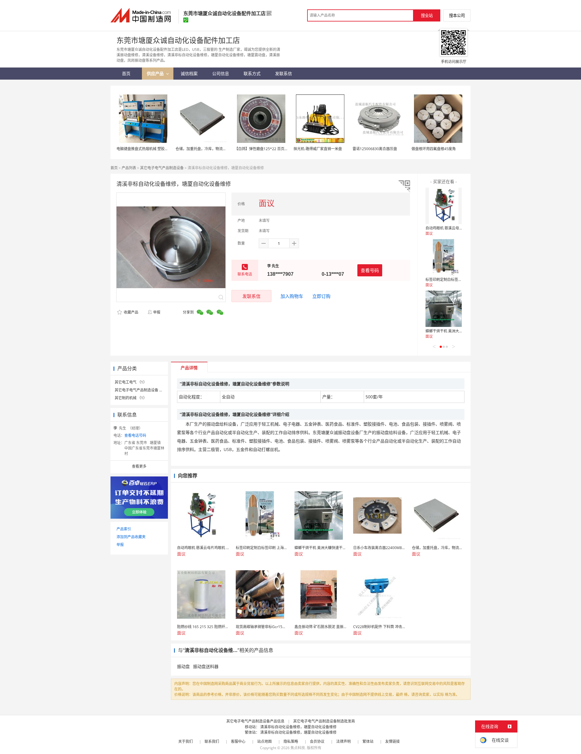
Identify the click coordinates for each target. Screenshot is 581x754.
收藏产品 (130, 312)
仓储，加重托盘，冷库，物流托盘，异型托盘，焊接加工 (221, 148)
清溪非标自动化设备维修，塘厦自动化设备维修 (298, 726)
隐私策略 (291, 741)
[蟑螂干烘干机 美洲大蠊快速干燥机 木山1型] (443, 309)
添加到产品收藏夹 (131, 536)
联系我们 (212, 741)
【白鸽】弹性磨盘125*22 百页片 (261, 148)
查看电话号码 (135, 435)
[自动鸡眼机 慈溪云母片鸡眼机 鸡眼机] (443, 206)
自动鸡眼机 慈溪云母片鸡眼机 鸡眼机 (455, 228)
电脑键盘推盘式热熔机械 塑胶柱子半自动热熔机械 (157, 148)
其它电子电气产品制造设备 (162, 167)
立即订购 (321, 296)
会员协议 (317, 741)
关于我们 (185, 741)
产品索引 (124, 529)
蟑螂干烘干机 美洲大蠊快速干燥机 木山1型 (460, 331)
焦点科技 (297, 747)
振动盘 (183, 666)
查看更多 (139, 466)
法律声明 (343, 741)
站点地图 (264, 741)
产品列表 (129, 167)
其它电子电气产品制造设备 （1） (142, 390)
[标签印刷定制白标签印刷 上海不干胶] (443, 257)
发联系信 (251, 296)
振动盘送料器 (205, 666)
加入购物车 (292, 296)
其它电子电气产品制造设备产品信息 (255, 721)
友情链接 (392, 741)
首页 (114, 167)
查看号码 (370, 270)
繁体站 (368, 741)
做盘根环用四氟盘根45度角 (434, 148)
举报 (156, 312)
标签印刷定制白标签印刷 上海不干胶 (454, 279)
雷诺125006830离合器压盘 (375, 148)
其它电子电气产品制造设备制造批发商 (324, 721)
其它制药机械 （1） (131, 397)
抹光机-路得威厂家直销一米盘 (318, 148)
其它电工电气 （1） (131, 382)
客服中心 (238, 741)
